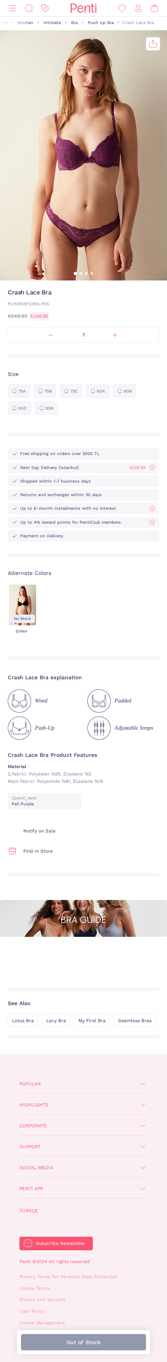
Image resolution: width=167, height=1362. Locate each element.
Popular (30, 1084)
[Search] (28, 8)
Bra (74, 22)
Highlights (34, 1105)
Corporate (33, 1125)
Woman (25, 22)
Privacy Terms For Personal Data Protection (68, 1276)
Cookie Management (42, 1323)
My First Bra (92, 1020)
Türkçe (28, 1210)
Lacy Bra (56, 1020)
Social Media (36, 1167)
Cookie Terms (34, 1288)
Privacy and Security (42, 1299)
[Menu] (12, 8)
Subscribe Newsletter (60, 1243)
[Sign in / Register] (138, 8)
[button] (75, 273)
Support (30, 1146)
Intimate (52, 22)
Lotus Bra (23, 1020)
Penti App (31, 1188)
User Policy (32, 1311)
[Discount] (45, 8)
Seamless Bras (134, 1020)
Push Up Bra (101, 22)
